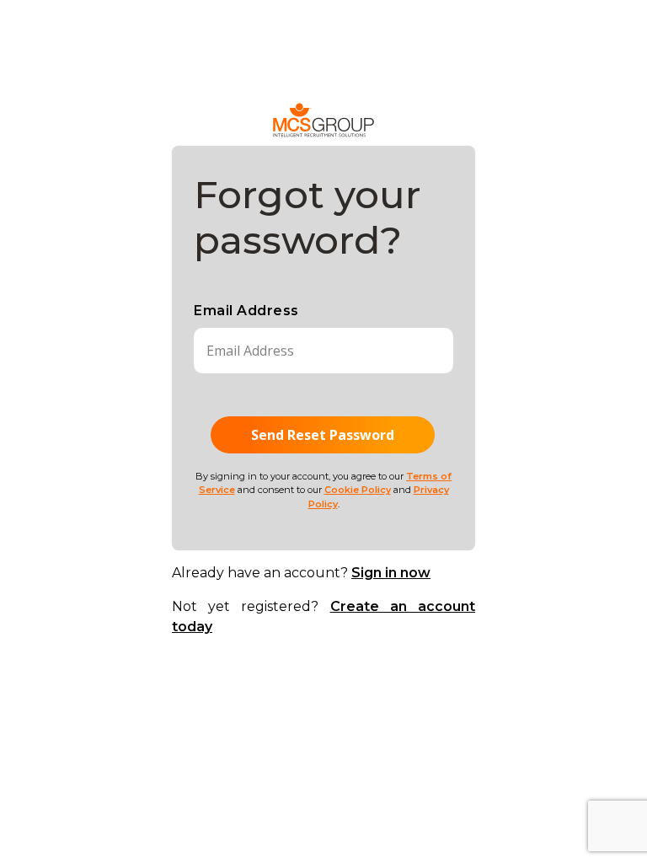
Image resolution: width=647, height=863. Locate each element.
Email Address (246, 311)
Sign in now (390, 573)
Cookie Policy (357, 490)
